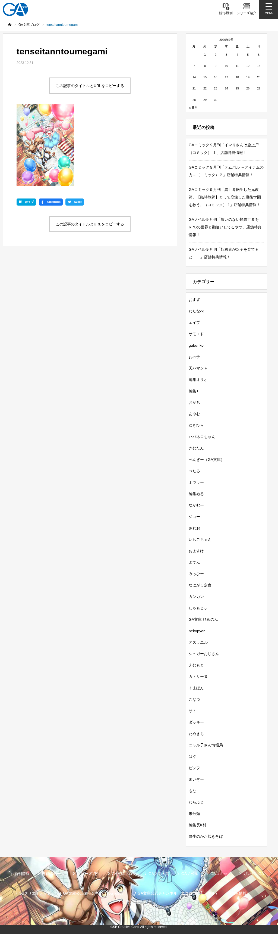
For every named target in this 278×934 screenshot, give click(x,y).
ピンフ (194, 768)
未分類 (194, 813)
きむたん (196, 448)
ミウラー (196, 482)
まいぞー (196, 779)
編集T (194, 391)
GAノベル (189, 873)
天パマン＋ (198, 368)
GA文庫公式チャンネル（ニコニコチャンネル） (178, 893)
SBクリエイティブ (35, 893)
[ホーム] (9, 25)
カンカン (196, 596)
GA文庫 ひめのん (203, 619)
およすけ (196, 551)
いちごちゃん (200, 539)
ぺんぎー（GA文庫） (207, 459)
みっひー (196, 574)
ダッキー (196, 722)
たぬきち (196, 733)
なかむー (196, 505)
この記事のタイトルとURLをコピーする (90, 85)
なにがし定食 (200, 585)
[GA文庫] (15, 9)
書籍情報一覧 (53, 873)
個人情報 (239, 893)
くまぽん (196, 688)
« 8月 (193, 107)
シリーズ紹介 (88, 873)
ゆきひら (196, 425)
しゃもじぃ (198, 608)
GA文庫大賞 (159, 873)
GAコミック (220, 873)
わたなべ (196, 311)
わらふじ (196, 802)
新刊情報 (22, 873)
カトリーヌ (198, 676)
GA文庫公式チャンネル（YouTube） (94, 893)
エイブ (194, 322)
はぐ (192, 756)
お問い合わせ (133, 902)
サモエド (196, 334)
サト (192, 711)
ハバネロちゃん (202, 437)
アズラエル (198, 642)
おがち (194, 402)
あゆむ (194, 414)
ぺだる (194, 471)
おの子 (194, 357)
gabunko (196, 345)
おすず (194, 299)
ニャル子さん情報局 (206, 745)
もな (192, 791)
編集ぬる (196, 494)
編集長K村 (197, 825)
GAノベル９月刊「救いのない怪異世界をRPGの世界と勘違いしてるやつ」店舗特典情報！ (225, 227)
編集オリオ (198, 379)
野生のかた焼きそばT (207, 836)
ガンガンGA (253, 873)
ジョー (194, 516)
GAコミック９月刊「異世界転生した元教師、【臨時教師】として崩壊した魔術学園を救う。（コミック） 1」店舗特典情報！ (225, 197)
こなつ (194, 699)
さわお (194, 528)
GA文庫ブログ (124, 873)
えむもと (196, 665)
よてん (194, 562)
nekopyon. (198, 631)
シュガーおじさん (204, 653)
